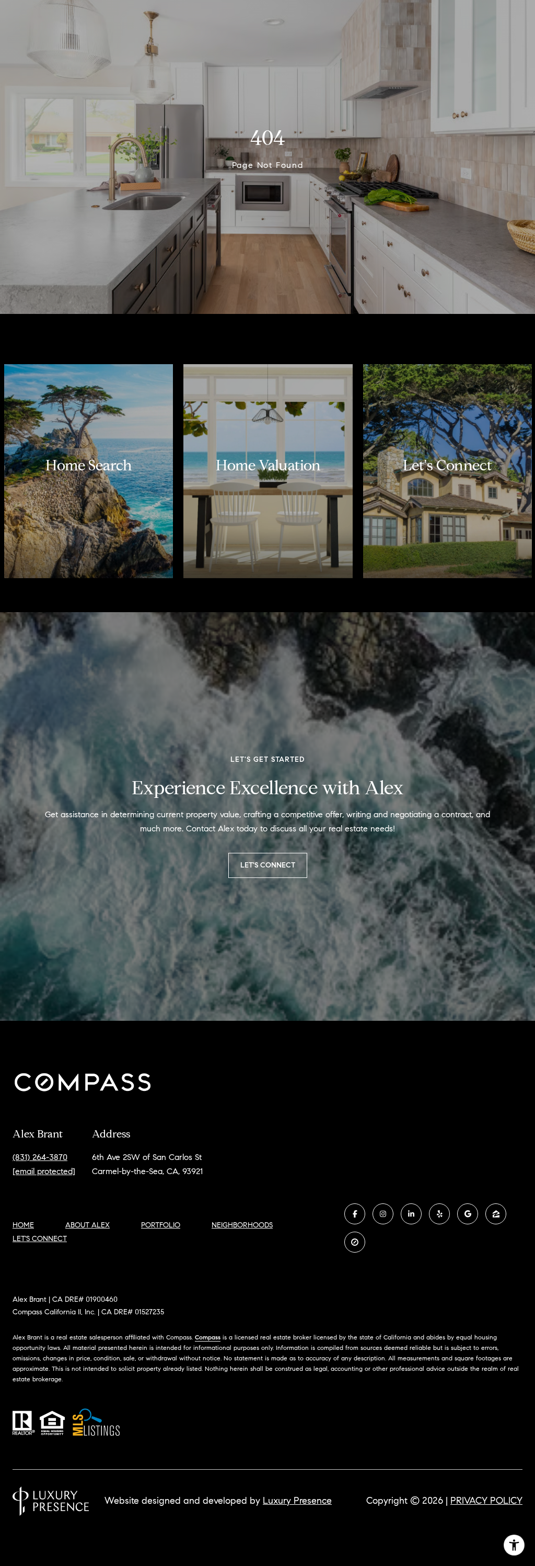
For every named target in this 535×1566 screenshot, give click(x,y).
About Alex (87, 1225)
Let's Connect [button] (267, 865)
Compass (207, 1337)
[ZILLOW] (495, 1213)
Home (23, 1225)
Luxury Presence (297, 1500)
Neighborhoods (242, 1225)
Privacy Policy (486, 1500)
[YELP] (439, 1213)
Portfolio (160, 1225)
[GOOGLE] (467, 1213)
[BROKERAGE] (354, 1242)
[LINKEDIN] (411, 1213)
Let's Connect (40, 1239)
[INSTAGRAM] (383, 1213)
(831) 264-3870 (40, 1157)
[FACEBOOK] (354, 1213)
